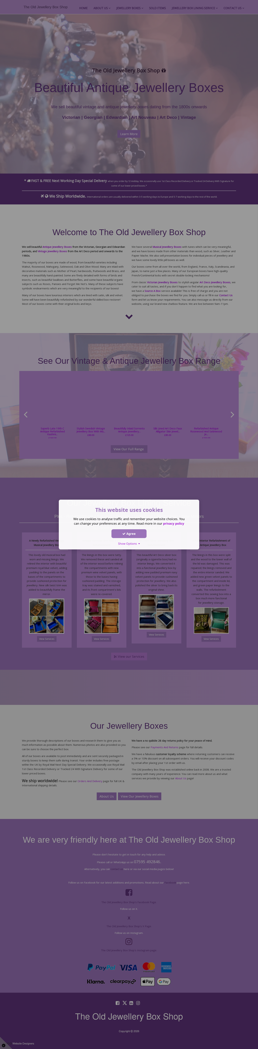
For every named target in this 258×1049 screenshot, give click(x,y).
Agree (130, 534)
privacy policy (173, 523)
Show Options (128, 544)
